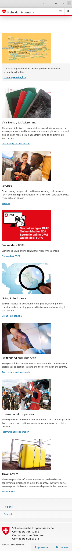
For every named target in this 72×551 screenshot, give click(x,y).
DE (44, 3)
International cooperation (15, 431)
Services (6, 203)
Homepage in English (14, 77)
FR (56, 3)
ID (69, 3)
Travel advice (8, 491)
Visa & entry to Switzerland (16, 143)
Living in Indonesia (12, 315)
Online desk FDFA (11, 256)
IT (51, 3)
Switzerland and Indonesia (16, 372)
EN (63, 3)
